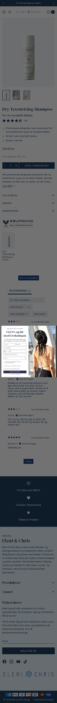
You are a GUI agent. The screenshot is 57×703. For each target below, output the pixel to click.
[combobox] (5, 351)
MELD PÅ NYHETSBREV (15, 371)
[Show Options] (25, 358)
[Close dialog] (54, 327)
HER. (19, 374)
